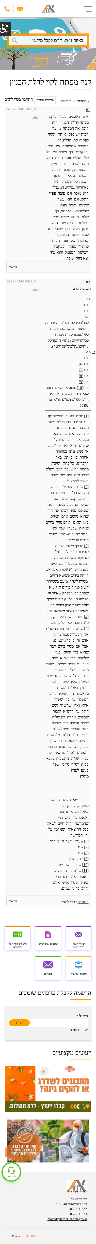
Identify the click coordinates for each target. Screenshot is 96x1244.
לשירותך (11, 1176)
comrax (31, 1236)
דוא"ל (82, 1016)
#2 (88, 282)
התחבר (27, 99)
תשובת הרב (82, 288)
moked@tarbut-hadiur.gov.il (67, 1219)
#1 (88, 110)
